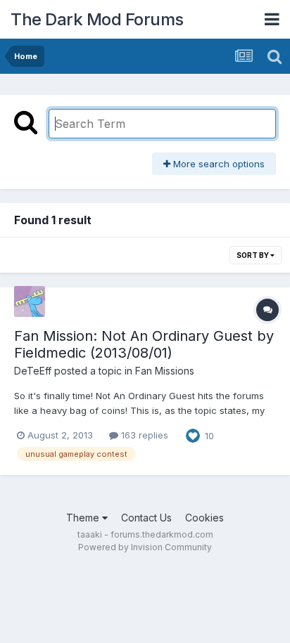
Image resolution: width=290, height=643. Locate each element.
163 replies (143, 435)
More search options (217, 163)
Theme (84, 518)
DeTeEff (32, 371)
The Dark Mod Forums (97, 19)
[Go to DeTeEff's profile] (29, 301)
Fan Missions (164, 371)
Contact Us (146, 518)
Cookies (204, 518)
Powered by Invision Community (145, 547)
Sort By (253, 255)
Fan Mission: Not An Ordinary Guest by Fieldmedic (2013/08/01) (144, 344)
